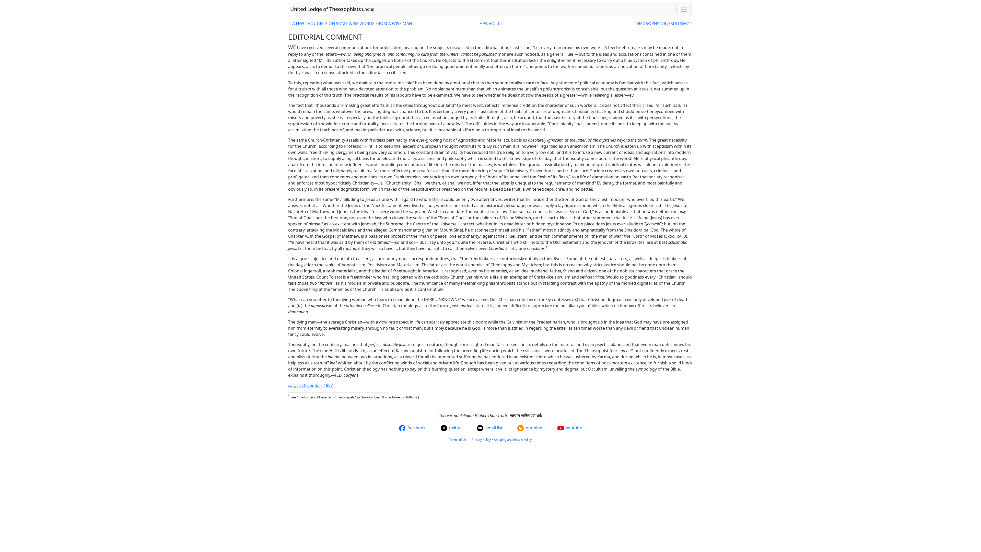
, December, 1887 (310, 385)
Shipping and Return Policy (513, 440)
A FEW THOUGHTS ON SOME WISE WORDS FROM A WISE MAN (352, 23)
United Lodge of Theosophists (332, 9)
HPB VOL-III (491, 23)
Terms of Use (458, 440)
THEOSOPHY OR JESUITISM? (662, 23)
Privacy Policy (481, 440)
